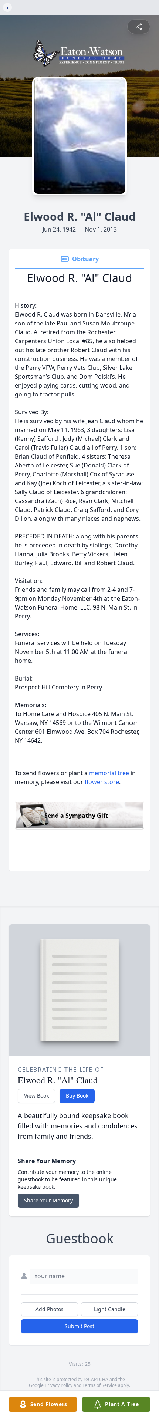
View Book (36, 1095)
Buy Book (77, 1095)
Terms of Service (99, 1385)
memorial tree (109, 773)
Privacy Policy (58, 1385)
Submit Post (79, 1326)
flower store (102, 782)
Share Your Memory (48, 1200)
